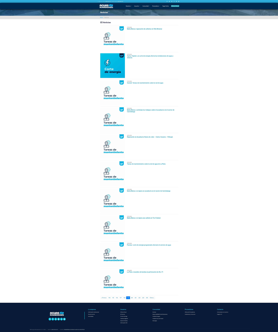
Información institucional (93, 312)
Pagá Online (165, 6)
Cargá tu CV (219, 314)
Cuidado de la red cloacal (158, 318)
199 (128, 298)
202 (139, 298)
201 (136, 298)
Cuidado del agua (156, 316)
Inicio (101, 17)
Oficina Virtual (175, 6)
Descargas (155, 320)
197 (121, 298)
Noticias (154, 312)
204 (147, 298)
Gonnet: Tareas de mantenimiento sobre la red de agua (145, 83)
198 (124, 298)
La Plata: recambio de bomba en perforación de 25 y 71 (145, 272)
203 (143, 298)
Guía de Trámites (124, 320)
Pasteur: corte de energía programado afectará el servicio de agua (149, 245)
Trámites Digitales (124, 318)
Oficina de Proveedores (190, 312)
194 (109, 298)
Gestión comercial (117, 1)
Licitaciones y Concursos (190, 314)
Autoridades (90, 316)
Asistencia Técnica (105, 1)
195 (113, 298)
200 (132, 298)
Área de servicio (91, 314)
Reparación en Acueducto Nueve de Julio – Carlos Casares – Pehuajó (150, 137)
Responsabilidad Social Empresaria (160, 314)
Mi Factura (122, 314)
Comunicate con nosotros (222, 312)
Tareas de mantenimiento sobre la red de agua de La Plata (146, 164)
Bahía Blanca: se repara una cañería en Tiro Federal (144, 218)
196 (117, 298)
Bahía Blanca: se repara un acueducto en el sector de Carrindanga (148, 191)
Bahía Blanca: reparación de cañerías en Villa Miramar (144, 29)
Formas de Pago (123, 316)
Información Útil (123, 322)
